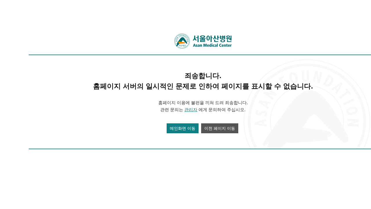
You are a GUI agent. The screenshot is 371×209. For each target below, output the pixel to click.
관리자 (190, 109)
